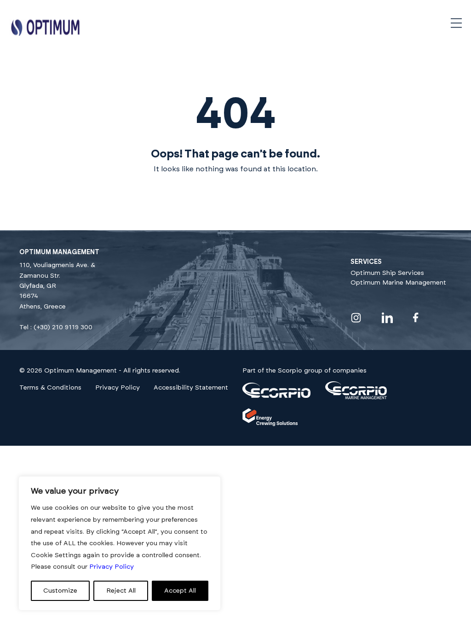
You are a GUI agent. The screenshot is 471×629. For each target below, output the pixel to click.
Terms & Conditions (50, 387)
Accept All (180, 591)
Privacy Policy (117, 387)
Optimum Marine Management (398, 283)
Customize (60, 591)
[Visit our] (276, 396)
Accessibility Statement (191, 387)
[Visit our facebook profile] (416, 317)
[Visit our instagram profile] (356, 317)
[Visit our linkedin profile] (387, 317)
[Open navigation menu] (456, 23)
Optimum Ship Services (387, 273)
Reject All (121, 591)
